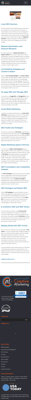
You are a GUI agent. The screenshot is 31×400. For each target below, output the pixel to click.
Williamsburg (4, 378)
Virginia (3, 376)
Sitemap (3, 364)
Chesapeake (17, 378)
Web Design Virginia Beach (19, 396)
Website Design (5, 347)
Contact (3, 366)
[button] (26, 319)
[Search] (28, 2)
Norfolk (17, 376)
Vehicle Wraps (4, 359)
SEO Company (4, 352)
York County (12, 380)
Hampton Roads (10, 376)
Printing (3, 354)
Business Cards (5, 357)
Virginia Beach (23, 376)
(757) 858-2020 (9, 300)
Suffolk (11, 378)
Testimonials (4, 361)
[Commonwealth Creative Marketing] (5, 3)
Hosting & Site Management (8, 349)
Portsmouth (24, 378)
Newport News (4, 380)
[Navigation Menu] (25, 3)
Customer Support (5, 369)
